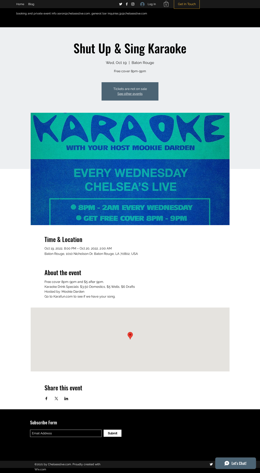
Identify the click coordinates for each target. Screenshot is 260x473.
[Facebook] (127, 4)
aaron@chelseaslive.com (73, 13)
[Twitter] (121, 4)
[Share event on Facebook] (46, 398)
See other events (130, 94)
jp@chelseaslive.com (133, 13)
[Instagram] (133, 4)
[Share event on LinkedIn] (66, 398)
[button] (166, 4)
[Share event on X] (56, 398)
